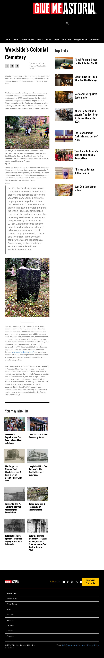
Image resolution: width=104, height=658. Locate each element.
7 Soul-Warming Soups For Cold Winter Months (86, 61)
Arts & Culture (12, 604)
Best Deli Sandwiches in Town (85, 188)
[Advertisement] (77, 233)
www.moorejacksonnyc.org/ (23, 352)
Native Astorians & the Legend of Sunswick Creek (37, 506)
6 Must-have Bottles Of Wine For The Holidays (86, 78)
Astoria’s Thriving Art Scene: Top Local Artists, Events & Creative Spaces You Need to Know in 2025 (38, 543)
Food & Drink (11, 593)
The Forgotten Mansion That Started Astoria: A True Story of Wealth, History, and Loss (13, 473)
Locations (10, 625)
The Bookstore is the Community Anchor (38, 436)
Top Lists (10, 615)
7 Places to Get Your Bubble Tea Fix (84, 171)
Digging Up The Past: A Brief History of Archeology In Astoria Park (14, 508)
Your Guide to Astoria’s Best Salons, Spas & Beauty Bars (86, 154)
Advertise (10, 636)
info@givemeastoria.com (73, 645)
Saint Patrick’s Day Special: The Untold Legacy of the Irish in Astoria (13, 540)
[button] (67, 23)
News (9, 609)
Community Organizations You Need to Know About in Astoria (13, 439)
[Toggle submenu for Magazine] (85, 39)
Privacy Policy (93, 645)
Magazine (10, 620)
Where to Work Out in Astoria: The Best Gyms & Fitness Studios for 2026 (86, 116)
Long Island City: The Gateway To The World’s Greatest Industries (38, 470)
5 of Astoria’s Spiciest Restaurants (85, 95)
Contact (10, 631)
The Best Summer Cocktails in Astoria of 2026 (86, 136)
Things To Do (12, 599)
